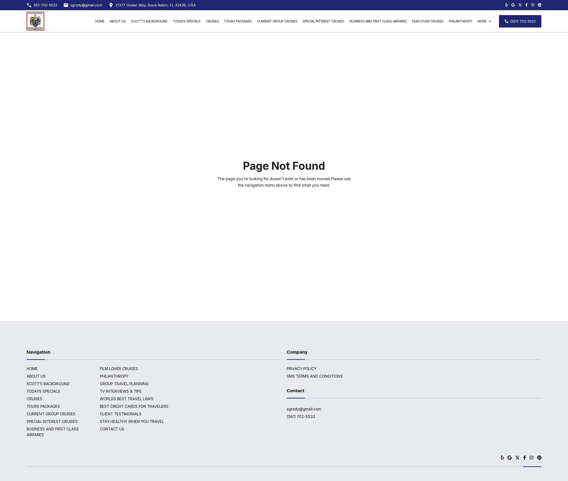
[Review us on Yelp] (506, 5)
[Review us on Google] (513, 5)
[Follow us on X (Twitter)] (520, 5)
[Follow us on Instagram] (532, 5)
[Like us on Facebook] (526, 5)
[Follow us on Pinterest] (539, 5)
